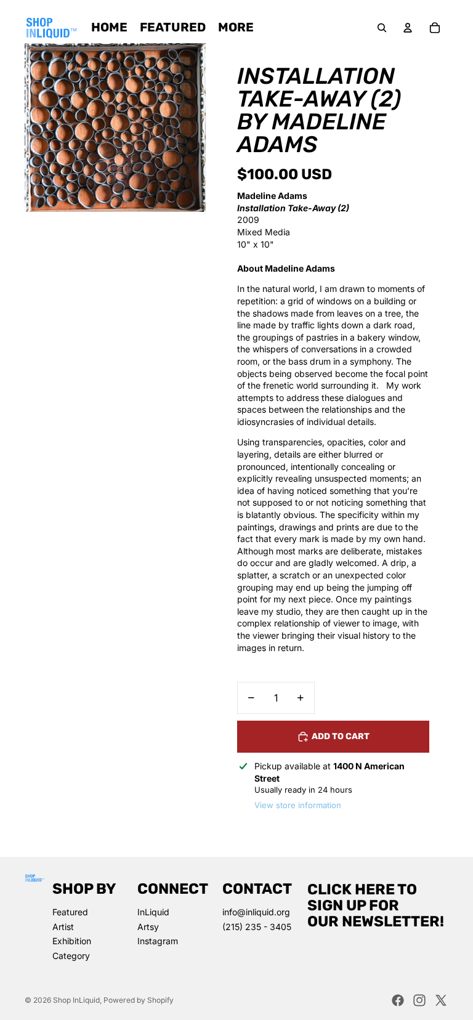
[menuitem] (236, 28)
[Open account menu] (407, 27)
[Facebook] (397, 1000)
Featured (70, 912)
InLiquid (153, 912)
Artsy (148, 926)
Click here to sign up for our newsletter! (375, 906)
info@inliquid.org (256, 912)
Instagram (157, 941)
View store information (297, 805)
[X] (441, 1000)
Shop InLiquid (76, 1000)
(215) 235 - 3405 (256, 926)
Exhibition (71, 941)
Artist (63, 926)
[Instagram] (419, 1000)
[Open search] (381, 27)
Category (71, 955)
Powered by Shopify (138, 1000)
